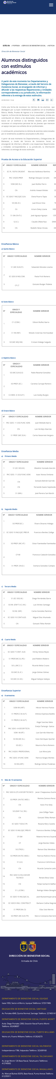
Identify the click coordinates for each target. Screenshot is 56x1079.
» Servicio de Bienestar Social (33, 45)
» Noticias (51, 45)
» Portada (15, 45)
